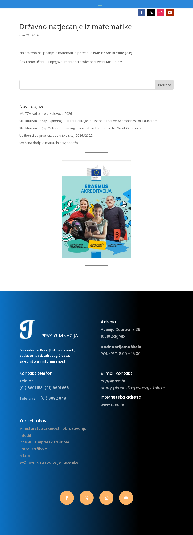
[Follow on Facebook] (141, 12)
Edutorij (26, 456)
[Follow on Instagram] (160, 12)
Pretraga (164, 85)
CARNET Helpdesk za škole (44, 442)
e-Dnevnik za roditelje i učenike (48, 462)
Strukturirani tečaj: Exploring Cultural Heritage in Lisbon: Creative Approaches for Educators (88, 121)
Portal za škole (33, 449)
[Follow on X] (151, 12)
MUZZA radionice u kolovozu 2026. (46, 113)
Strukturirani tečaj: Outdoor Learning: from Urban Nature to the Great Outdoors (80, 128)
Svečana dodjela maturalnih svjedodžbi (49, 142)
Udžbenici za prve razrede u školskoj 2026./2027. (56, 135)
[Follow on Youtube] (170, 12)
